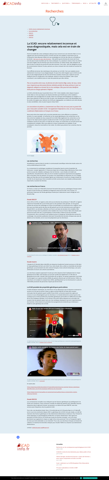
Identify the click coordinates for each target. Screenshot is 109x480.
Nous (84, 3)
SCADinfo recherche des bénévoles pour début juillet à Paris (73, 452)
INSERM (31, 35)
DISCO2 (31, 37)
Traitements (55, 3)
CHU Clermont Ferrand (63, 255)
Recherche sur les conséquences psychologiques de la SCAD (73, 447)
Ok (81, 478)
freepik (32, 155)
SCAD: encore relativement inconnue (39, 29)
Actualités (92, 3)
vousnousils (42, 381)
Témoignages (76, 3)
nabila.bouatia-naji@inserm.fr (40, 427)
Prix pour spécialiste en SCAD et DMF (67, 468)
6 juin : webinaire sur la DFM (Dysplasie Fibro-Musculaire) (72, 463)
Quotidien (65, 3)
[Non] (107, 478)
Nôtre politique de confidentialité (90, 478)
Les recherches (33, 31)
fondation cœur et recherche (46, 342)
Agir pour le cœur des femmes (42, 59)
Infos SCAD (44, 3)
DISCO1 (31, 33)
